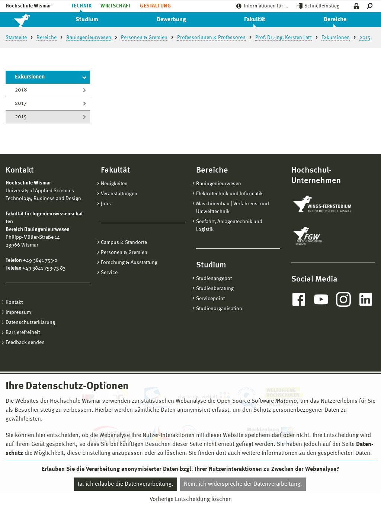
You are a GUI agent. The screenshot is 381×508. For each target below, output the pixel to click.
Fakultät (254, 20)
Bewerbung (171, 20)
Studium (87, 20)
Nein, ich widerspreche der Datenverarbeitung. (243, 484)
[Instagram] (343, 299)
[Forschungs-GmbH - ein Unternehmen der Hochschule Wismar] (324, 236)
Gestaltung (155, 6)
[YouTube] (321, 299)
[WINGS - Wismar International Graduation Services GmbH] (329, 204)
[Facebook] (298, 299)
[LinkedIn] (365, 299)
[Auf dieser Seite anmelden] (356, 6)
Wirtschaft (115, 6)
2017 (21, 103)
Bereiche (335, 20)
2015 (21, 117)
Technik (81, 6)
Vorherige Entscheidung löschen (191, 499)
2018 (21, 90)
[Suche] (371, 6)
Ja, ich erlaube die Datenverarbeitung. (125, 484)
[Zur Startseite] (30, 19)
